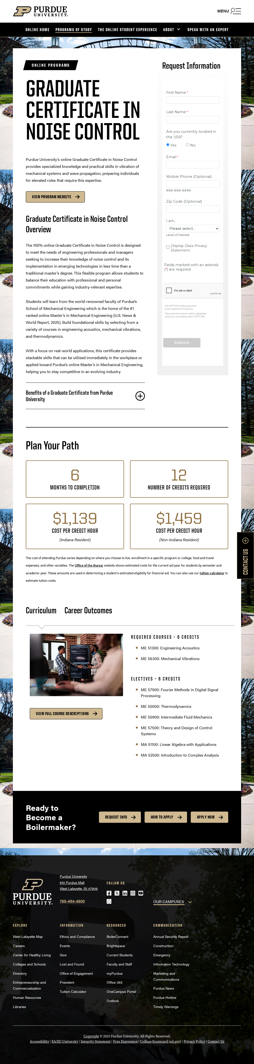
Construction (163, 945)
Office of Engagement (76, 973)
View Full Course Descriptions (62, 713)
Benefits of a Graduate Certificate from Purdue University (69, 395)
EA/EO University (65, 1041)
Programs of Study (74, 29)
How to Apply (162, 817)
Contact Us (216, 1041)
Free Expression (125, 1041)
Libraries (19, 1006)
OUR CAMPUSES (168, 901)
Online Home (38, 29)
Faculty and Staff (119, 964)
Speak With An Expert (208, 29)
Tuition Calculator (73, 991)
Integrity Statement (96, 1041)
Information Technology (171, 964)
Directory (20, 973)
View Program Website (51, 196)
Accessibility (39, 1041)
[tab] (45, 610)
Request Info (116, 817)
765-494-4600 (72, 901)
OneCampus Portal (121, 991)
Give (63, 954)
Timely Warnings (166, 1006)
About (168, 29)
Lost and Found (72, 964)
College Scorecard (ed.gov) (160, 1041)
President (67, 982)
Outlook (113, 1000)
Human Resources (27, 997)
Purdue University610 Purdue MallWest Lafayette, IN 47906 (79, 882)
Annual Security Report (170, 936)
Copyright (91, 1036)
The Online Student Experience (127, 29)
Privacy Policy (194, 1041)
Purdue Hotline (164, 997)
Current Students (120, 954)
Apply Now (206, 817)
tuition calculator (212, 573)
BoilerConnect (117, 936)
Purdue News (163, 988)
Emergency (161, 954)
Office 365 (115, 982)
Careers (19, 945)
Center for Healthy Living (32, 954)
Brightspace (116, 945)
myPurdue (115, 973)
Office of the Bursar (89, 565)
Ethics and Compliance (77, 936)
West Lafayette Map (28, 936)
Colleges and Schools (29, 964)
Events (65, 945)
